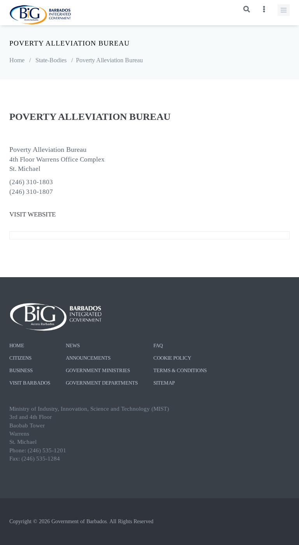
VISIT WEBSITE (32, 214)
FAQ (158, 345)
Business (21, 370)
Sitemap (164, 383)
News (73, 345)
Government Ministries (98, 370)
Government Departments (102, 383)
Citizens (20, 358)
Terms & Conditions (180, 370)
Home (17, 60)
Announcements (88, 358)
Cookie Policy (172, 358)
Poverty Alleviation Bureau (109, 60)
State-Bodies (51, 60)
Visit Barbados (29, 383)
